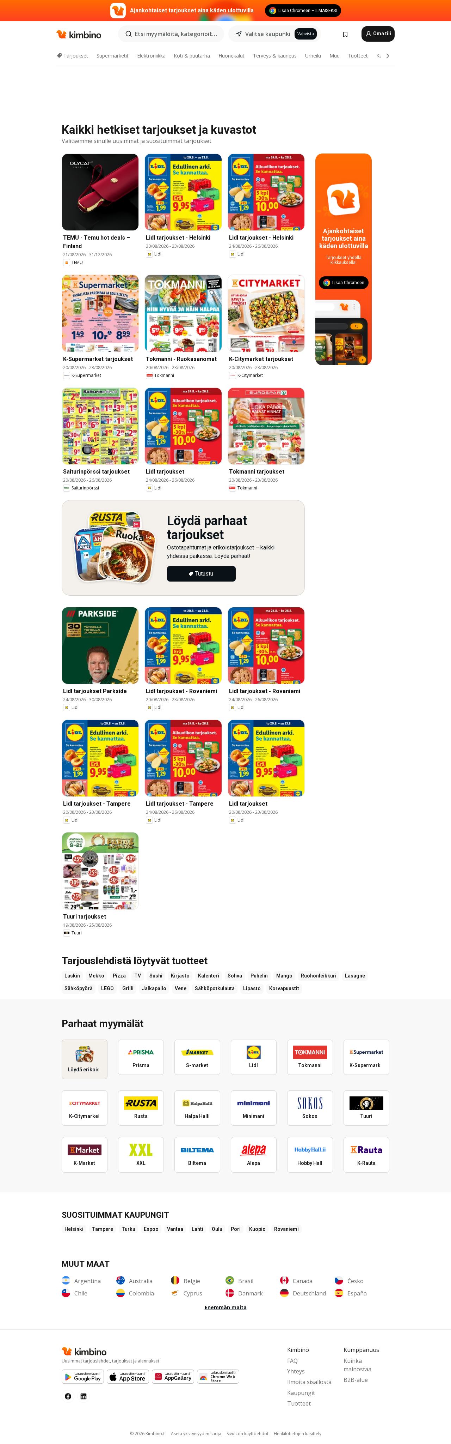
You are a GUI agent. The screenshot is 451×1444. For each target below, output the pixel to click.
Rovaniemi (286, 1229)
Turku (128, 1229)
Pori (236, 1229)
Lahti (197, 1229)
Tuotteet (358, 55)
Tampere (102, 1229)
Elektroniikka (151, 55)
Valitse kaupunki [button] (267, 34)
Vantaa (175, 1229)
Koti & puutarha (192, 55)
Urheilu (313, 55)
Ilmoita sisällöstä (309, 1382)
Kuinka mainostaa (357, 1365)
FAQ (292, 1361)
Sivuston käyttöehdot (247, 1434)
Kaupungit (301, 1393)
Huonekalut (231, 55)
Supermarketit (113, 55)
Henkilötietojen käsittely (297, 1434)
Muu (334, 55)
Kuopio (257, 1229)
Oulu (217, 1229)
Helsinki (74, 1229)
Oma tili (381, 33)
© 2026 (148, 1434)
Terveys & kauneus (275, 55)
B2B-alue (356, 1380)
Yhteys (296, 1371)
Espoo (151, 1229)
